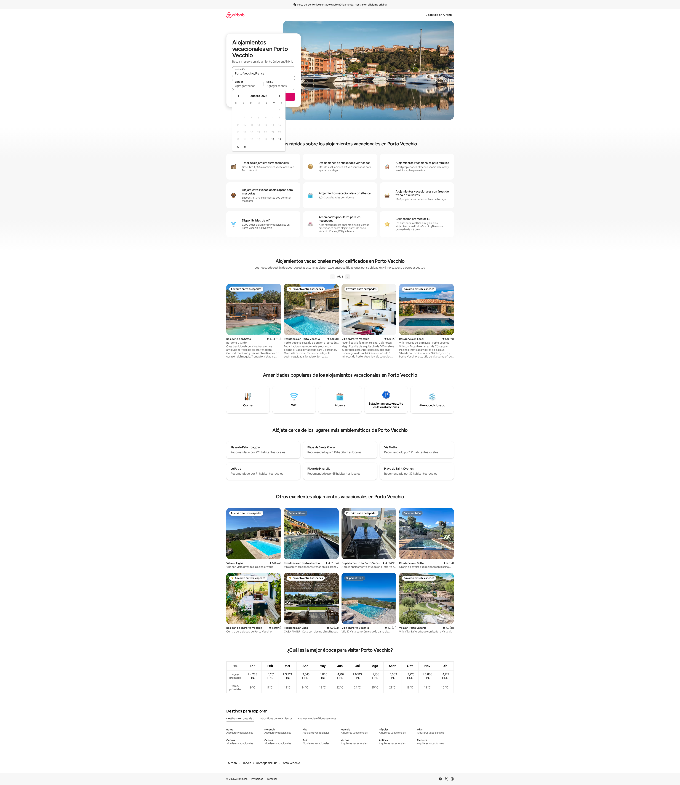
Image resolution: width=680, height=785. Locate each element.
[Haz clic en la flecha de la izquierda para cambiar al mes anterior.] (238, 96)
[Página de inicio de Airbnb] (235, 14)
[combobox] (263, 73)
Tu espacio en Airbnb (438, 15)
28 (272, 139)
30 (237, 146)
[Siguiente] (347, 276)
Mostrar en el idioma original (370, 4)
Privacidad (257, 779)
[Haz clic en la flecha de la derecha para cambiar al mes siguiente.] (279, 96)
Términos (272, 779)
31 (245, 146)
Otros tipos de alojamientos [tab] (276, 718)
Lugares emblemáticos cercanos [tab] (317, 718)
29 (279, 139)
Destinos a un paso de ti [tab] (240, 718)
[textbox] (248, 86)
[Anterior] (332, 276)
